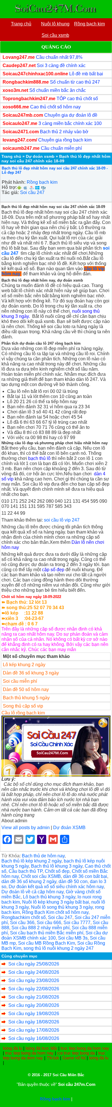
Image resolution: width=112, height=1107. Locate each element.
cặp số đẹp (53, 569)
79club (53, 1057)
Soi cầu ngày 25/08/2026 (33, 963)
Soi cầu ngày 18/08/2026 (33, 1021)
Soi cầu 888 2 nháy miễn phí (40, 927)
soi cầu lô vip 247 (62, 520)
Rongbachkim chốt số (23, 917)
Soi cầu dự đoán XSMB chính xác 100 (54, 935)
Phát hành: (14, 182)
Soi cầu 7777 (76, 922)
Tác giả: (10, 192)
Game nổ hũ (74, 1057)
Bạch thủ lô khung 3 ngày (56, 866)
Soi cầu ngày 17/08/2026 (33, 1030)
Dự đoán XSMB (69, 827)
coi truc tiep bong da (76, 1053)
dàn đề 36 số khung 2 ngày (28, 881)
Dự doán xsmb (40, 156)
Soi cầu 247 (32, 192)
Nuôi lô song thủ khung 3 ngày (62, 907)
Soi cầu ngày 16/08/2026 (33, 1038)
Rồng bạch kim (42, 182)
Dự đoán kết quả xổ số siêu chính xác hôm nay (56, 886)
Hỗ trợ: (9, 187)
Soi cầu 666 (49, 922)
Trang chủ (11, 156)
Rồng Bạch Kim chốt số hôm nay (55, 912)
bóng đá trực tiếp (41, 1048)
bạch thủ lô (39, 458)
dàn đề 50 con (73, 881)
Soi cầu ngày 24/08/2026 (33, 972)
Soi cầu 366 (22, 922)
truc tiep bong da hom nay (85, 1048)
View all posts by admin (25, 827)
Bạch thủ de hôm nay (43, 855)
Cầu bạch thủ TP (26, 871)
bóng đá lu (12, 1048)
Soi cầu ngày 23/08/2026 (33, 980)
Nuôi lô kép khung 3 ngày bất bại (55, 902)
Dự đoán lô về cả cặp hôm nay (32, 891)
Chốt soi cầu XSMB (41, 876)
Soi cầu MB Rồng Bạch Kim (46, 943)
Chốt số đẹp (57, 871)
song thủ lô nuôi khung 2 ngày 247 (59, 948)
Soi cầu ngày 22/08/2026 (33, 988)
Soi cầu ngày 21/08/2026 (33, 997)
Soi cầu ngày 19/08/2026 (33, 1013)
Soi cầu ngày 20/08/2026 (33, 1005)
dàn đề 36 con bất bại (85, 876)
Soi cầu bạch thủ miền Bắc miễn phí (46, 932)
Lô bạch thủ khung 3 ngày (49, 896)
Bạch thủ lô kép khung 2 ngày (31, 860)
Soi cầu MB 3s (73, 938)
